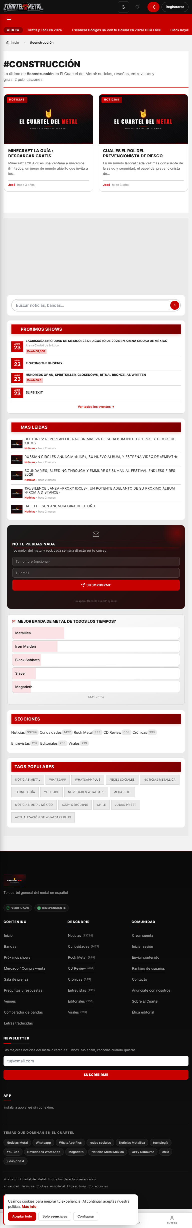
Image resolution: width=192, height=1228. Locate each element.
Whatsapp (57, 780)
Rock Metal (81, 957)
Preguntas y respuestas (23, 990)
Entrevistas (81, 990)
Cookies (42, 1186)
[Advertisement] (96, 259)
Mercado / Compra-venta (24, 968)
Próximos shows (17, 957)
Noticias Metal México (34, 805)
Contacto (139, 979)
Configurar (86, 1216)
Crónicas (79, 979)
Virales (77, 1012)
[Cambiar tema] (123, 6)
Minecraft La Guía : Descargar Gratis (30, 153)
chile (101, 805)
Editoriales (81, 1001)
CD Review (81, 968)
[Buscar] (137, 6)
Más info (29, 1206)
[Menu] (9, 19)
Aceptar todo (22, 1216)
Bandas (10, 946)
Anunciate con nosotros (151, 990)
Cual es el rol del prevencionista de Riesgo (133, 153)
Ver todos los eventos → (96, 407)
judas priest (125, 805)
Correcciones (98, 1186)
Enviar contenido (145, 957)
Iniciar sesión (142, 946)
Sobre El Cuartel (145, 1001)
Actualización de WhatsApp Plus (43, 817)
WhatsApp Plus (87, 780)
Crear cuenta (142, 935)
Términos (27, 1186)
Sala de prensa (16, 979)
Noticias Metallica (160, 780)
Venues (10, 1001)
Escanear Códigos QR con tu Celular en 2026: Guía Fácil (114, 30)
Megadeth (122, 792)
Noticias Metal (27, 780)
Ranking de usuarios (148, 968)
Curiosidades (83, 946)
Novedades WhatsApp (86, 792)
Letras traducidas (18, 1023)
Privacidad (11, 1186)
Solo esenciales (54, 1216)
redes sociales (122, 780)
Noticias (80, 935)
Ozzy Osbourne (75, 805)
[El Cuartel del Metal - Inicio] (24, 6)
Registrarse (175, 7)
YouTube (51, 792)
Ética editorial (143, 1012)
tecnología (25, 792)
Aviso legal (57, 1186)
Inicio (8, 935)
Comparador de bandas (23, 1012)
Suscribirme (98, 585)
